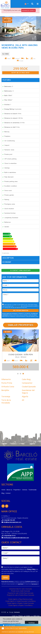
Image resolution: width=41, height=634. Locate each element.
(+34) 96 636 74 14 (9, 535)
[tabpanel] (20, 349)
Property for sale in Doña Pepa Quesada (20, 593)
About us (9, 490)
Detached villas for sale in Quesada (20, 589)
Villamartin (6, 379)
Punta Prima (6, 383)
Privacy (20, 616)
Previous (2, 28)
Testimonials (32, 490)
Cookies (27, 616)
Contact (8, 493)
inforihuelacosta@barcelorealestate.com (16, 538)
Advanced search (28, 10)
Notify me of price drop (20, 73)
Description (8, 258)
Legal (13, 616)
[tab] (20, 80)
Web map (36, 616)
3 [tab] (23, 373)
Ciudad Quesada (29, 386)
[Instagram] (6, 506)
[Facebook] (3, 506)
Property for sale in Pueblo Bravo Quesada (20, 595)
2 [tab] (20, 373)
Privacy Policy (17, 306)
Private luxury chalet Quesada (20, 591)
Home (3, 490)
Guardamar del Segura (28, 391)
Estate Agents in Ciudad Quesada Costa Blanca (20, 601)
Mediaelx (17, 612)
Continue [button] (32, 623)
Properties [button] (16, 490)
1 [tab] (17, 373)
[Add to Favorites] (36, 332)
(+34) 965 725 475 (9, 520)
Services (24, 490)
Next (38, 28)
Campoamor (27, 383)
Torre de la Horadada (6, 401)
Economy (6, 262)
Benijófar (5, 390)
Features (6, 80)
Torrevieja (5, 396)
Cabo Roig (26, 379)
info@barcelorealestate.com (12, 522)
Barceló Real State (5, 4)
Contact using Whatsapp (21, 270)
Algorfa (25, 396)
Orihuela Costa (7, 386)
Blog (2, 493)
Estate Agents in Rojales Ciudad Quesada (20, 603)
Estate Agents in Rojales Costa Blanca (20, 605)
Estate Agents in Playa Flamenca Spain (20, 599)
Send (5, 577)
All (23, 400)
